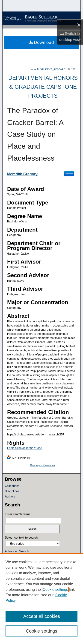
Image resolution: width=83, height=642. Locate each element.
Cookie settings (55, 589)
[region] (41, 597)
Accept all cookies (41, 616)
